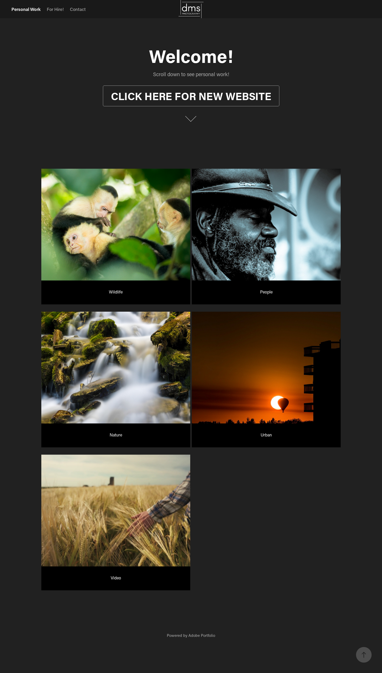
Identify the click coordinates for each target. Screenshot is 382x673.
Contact (78, 9)
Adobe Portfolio (201, 635)
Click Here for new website (191, 96)
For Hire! (55, 9)
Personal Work (26, 9)
